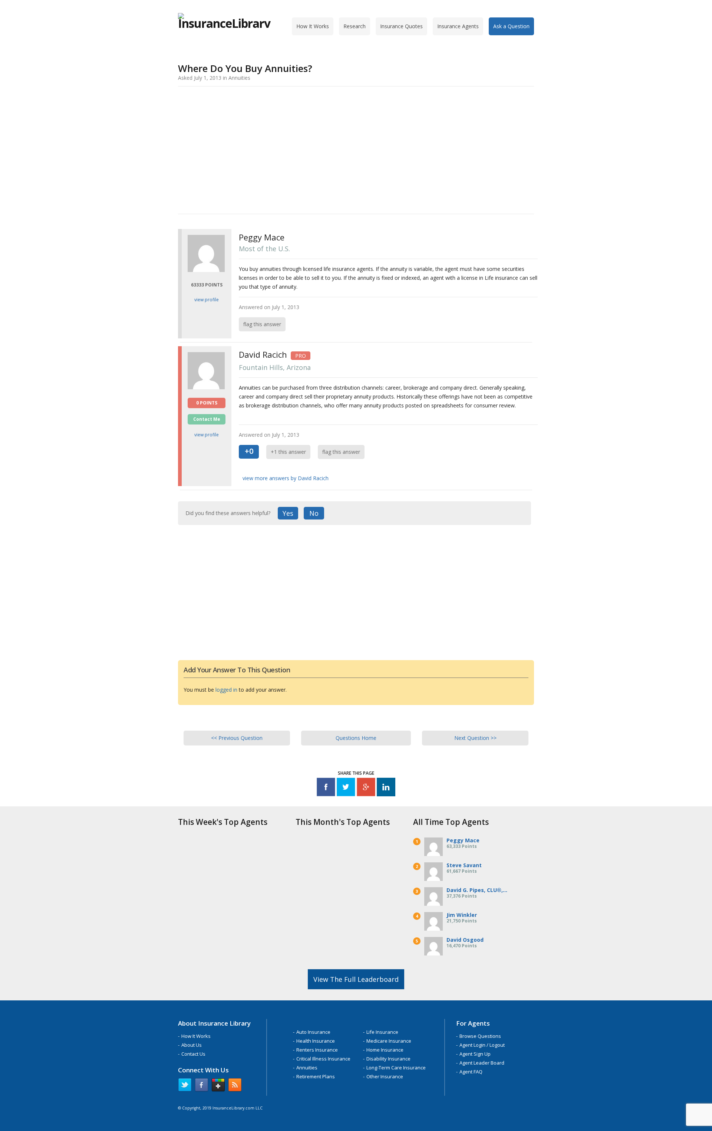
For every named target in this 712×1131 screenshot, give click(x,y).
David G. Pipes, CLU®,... (476, 890)
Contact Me (206, 419)
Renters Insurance (317, 1049)
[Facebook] (326, 788)
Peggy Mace (462, 840)
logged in (226, 689)
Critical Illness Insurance (323, 1058)
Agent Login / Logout (482, 1045)
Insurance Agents (458, 26)
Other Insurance (384, 1076)
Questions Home (356, 737)
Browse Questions (480, 1036)
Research (354, 26)
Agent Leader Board (481, 1062)
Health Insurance (315, 1040)
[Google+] (366, 788)
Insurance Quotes (401, 26)
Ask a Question (511, 26)
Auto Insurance (313, 1032)
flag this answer (262, 324)
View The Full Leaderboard (356, 979)
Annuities (306, 1067)
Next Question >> (475, 737)
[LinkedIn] (386, 788)
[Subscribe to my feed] (235, 1086)
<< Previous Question (237, 737)
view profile (206, 299)
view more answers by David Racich (286, 478)
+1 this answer (288, 451)
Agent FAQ (470, 1071)
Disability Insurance (388, 1058)
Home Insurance (384, 1049)
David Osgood (465, 939)
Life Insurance (382, 1032)
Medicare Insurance (388, 1040)
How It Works (312, 26)
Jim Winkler (461, 914)
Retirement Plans (315, 1076)
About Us (191, 1045)
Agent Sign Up (475, 1053)
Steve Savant (464, 865)
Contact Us (193, 1053)
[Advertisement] (356, 149)
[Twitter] (346, 788)
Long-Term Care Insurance (396, 1067)
